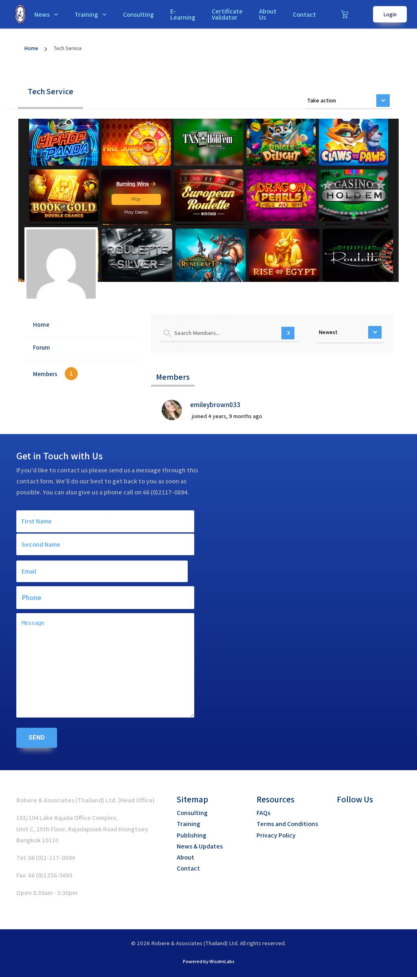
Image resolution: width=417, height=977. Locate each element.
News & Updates (200, 846)
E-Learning (182, 14)
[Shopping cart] (344, 14)
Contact (304, 14)
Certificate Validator (227, 14)
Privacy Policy (276, 835)
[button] (343, 817)
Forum (41, 347)
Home (31, 48)
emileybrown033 (215, 404)
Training (86, 14)
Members (53, 373)
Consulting (138, 14)
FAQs (263, 813)
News (42, 14)
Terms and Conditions (287, 824)
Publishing (191, 835)
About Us (268, 14)
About (185, 857)
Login (390, 14)
